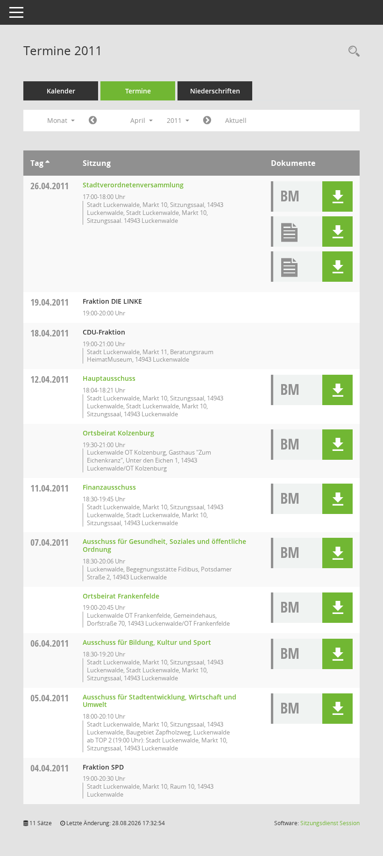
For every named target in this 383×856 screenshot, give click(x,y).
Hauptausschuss (109, 378)
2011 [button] (175, 120)
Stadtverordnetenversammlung (133, 184)
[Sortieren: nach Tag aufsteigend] (47, 163)
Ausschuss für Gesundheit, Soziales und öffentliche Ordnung (164, 545)
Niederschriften (215, 90)
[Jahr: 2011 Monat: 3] (93, 120)
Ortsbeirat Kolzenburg (118, 432)
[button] (337, 196)
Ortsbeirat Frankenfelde (121, 596)
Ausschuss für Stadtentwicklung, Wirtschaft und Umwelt (159, 700)
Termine (138, 90)
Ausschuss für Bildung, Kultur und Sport (147, 642)
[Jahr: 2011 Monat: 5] (207, 120)
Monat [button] (58, 120)
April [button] (138, 120)
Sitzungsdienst (330, 823)
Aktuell (236, 120)
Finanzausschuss (109, 487)
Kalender (61, 90)
